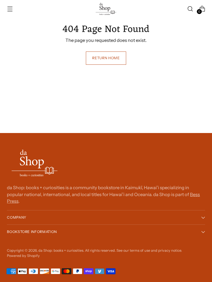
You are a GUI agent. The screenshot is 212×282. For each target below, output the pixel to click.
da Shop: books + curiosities (60, 250)
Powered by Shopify (23, 256)
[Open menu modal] (9, 8)
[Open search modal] (190, 8)
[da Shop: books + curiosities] (106, 8)
